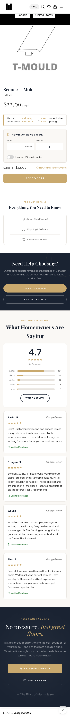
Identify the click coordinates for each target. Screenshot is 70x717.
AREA (9, 141)
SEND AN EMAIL (37, 680)
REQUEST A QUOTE (35, 299)
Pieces (39, 141)
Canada (22, 15)
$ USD (35, 6)
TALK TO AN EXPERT (35, 288)
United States (44, 15)
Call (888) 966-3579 (27, 120)
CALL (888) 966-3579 (37, 668)
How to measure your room (53, 167)
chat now (43, 120)
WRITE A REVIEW (35, 398)
